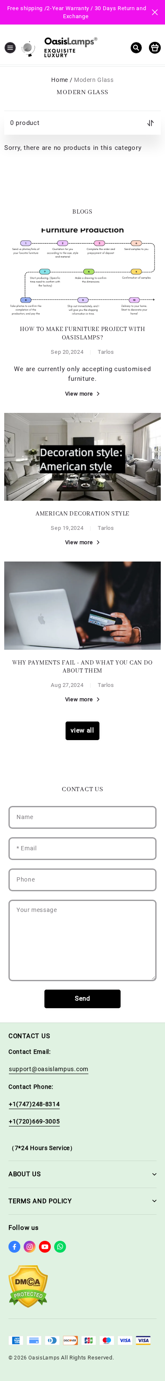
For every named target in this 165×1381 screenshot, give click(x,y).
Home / (61, 79)
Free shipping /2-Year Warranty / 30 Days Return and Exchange (77, 12)
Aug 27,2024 (67, 685)
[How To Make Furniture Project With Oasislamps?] (82, 272)
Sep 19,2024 (67, 528)
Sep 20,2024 (67, 352)
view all (82, 730)
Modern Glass (94, 79)
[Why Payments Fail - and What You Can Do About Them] (82, 605)
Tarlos (106, 352)
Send (82, 998)
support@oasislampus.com (48, 1069)
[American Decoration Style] (82, 457)
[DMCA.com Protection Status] (28, 1306)
